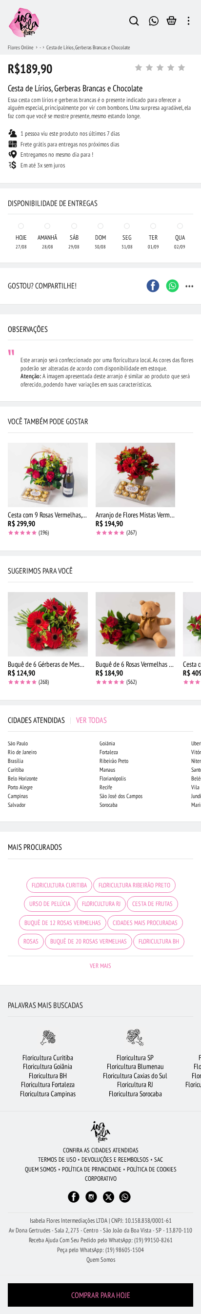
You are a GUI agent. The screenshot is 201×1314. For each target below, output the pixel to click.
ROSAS (31, 941)
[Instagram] (91, 1201)
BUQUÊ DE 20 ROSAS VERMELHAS (88, 941)
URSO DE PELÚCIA (49, 904)
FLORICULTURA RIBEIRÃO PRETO (134, 885)
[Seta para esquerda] (10, 183)
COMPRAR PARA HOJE (100, 1295)
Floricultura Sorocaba (135, 1093)
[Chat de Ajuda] (153, 20)
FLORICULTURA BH (159, 941)
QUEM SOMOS (41, 1169)
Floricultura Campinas (48, 1093)
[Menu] (188, 22)
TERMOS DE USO (57, 1159)
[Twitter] (108, 1197)
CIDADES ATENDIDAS (57, 720)
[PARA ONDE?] (134, 22)
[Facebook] (73, 1201)
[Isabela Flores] (100, 1131)
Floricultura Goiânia (47, 1066)
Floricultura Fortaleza (48, 1084)
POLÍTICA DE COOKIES (152, 1169)
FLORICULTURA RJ (101, 904)
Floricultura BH (48, 1075)
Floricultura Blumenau (135, 1066)
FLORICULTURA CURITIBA (59, 885)
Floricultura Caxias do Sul (135, 1075)
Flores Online (21, 47)
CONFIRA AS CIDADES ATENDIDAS (101, 1150)
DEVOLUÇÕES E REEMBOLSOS (115, 1159)
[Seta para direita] (191, 183)
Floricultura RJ (135, 1084)
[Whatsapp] (125, 1201)
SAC (158, 1159)
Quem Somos (100, 1259)
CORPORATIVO (101, 1178)
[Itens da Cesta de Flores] (171, 23)
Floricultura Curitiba (47, 1057)
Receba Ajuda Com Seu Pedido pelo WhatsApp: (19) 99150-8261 (101, 1240)
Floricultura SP (135, 1057)
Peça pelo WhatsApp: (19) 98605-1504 (100, 1250)
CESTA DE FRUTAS (152, 904)
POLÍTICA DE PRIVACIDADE (91, 1169)
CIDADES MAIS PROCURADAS (145, 923)
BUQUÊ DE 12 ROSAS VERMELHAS (62, 923)
